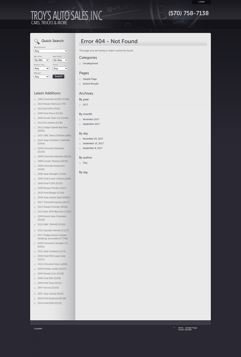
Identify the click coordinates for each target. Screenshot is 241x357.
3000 (32, 350)
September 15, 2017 (93, 143)
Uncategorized (90, 63)
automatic (35, 355)
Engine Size (36, 340)
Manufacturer (37, 333)
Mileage (34, 343)
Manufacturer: (40, 47)
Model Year (36, 345)
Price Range (36, 348)
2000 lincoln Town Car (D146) (53, 118)
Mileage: (37, 73)
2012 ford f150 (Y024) (49, 108)
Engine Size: (39, 65)
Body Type (36, 336)
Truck (33, 338)
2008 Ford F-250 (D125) (50, 183)
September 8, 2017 (92, 148)
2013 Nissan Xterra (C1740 (52, 104)
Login (201, 2)
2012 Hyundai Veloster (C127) (53, 230)
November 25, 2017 (93, 138)
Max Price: (57, 56)
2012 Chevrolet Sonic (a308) (52, 264)
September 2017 (91, 124)
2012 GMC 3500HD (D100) (52, 224)
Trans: (55, 65)
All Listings (48, 328)
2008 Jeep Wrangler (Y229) (52, 174)
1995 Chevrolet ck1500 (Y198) (53, 99)
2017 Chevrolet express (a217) (53, 202)
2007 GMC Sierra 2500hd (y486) (54, 135)
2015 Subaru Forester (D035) (53, 207)
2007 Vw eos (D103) (48, 287)
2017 (85, 104)
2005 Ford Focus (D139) (50, 113)
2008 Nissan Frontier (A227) (52, 188)
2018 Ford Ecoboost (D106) (52, 298)
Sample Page (90, 79)
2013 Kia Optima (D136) (50, 122)
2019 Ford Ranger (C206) (51, 192)
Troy (85, 163)
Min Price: (38, 56)
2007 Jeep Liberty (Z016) (50, 293)
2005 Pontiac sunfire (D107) (52, 269)
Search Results (90, 83)
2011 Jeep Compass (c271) (52, 251)
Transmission (37, 353)
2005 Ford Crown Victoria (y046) (54, 178)
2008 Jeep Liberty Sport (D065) (54, 197)
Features (47, 331)
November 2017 (91, 119)
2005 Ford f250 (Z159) (49, 278)
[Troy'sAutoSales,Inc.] (67, 18)
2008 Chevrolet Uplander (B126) (54, 156)
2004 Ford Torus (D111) (50, 283)
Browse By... (49, 326)
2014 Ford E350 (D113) (50, 303)
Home (161, 24)
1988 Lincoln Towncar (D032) (53, 161)
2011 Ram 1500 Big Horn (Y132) (54, 211)
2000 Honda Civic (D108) (51, 273)
